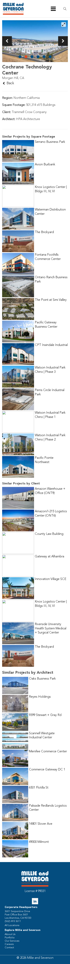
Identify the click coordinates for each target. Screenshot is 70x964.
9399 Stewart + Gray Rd (45, 715)
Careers (9, 944)
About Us (10, 934)
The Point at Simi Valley (51, 300)
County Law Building (49, 534)
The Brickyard (44, 232)
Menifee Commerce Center (48, 751)
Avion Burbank (45, 164)
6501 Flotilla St (38, 787)
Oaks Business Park (42, 678)
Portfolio (10, 937)
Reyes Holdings (40, 696)
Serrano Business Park (50, 142)
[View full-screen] (63, 24)
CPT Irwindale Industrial (51, 345)
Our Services (12, 941)
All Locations (12, 925)
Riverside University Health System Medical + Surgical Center (50, 628)
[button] (7, 41)
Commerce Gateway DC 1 (47, 769)
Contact (9, 947)
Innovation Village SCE (50, 579)
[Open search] (65, 9)
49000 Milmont (39, 842)
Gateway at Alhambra (49, 556)
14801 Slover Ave (40, 823)
